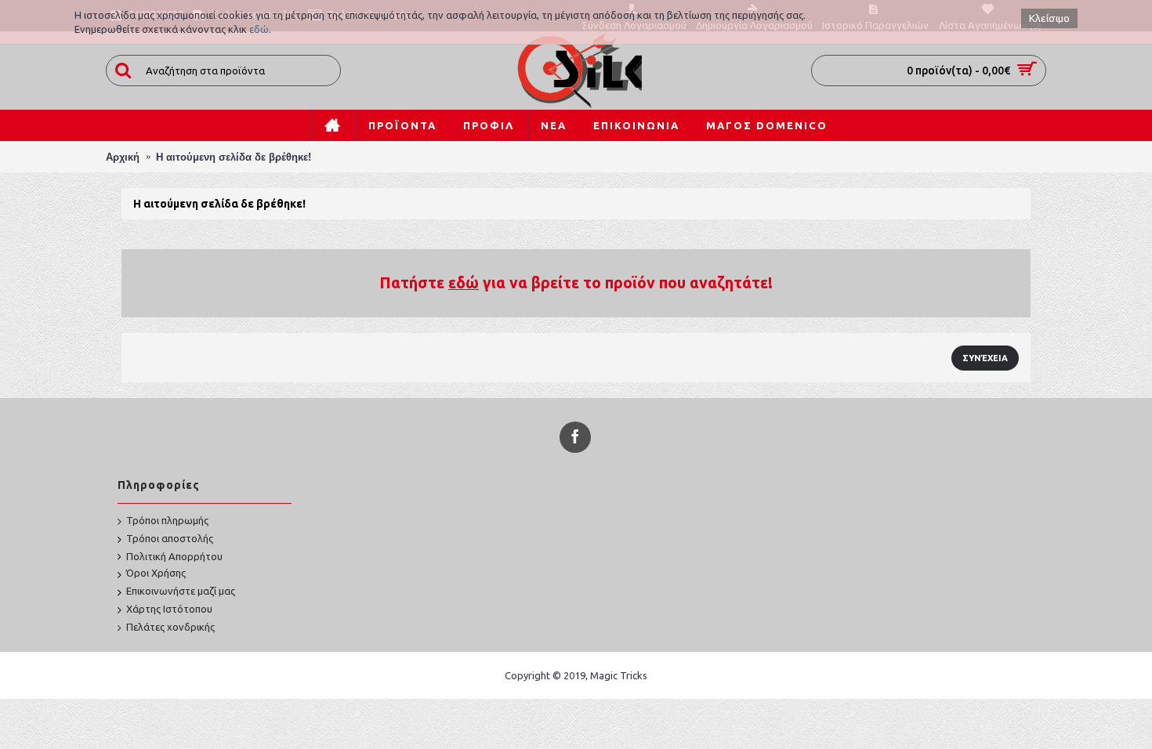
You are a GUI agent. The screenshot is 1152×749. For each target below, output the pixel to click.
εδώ (259, 29)
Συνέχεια (985, 358)
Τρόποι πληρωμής (167, 520)
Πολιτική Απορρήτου (174, 556)
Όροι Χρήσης (156, 572)
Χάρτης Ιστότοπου (169, 608)
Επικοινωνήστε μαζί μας (180, 590)
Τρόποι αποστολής (169, 538)
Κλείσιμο (1049, 18)
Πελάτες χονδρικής (170, 626)
